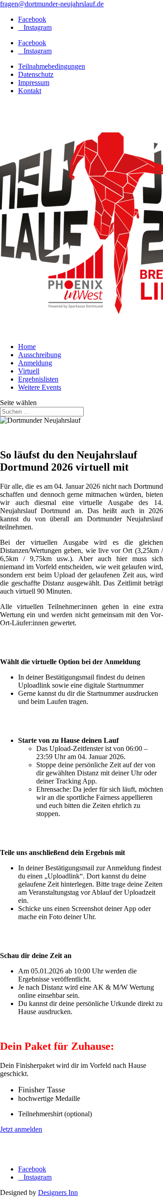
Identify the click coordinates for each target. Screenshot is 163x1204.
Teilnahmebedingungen (51, 66)
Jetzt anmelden (21, 1129)
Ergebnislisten (38, 379)
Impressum (33, 82)
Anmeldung (35, 363)
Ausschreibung (39, 355)
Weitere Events (39, 387)
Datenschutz (35, 74)
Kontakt (29, 90)
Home (27, 346)
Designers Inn (58, 1192)
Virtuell (28, 371)
